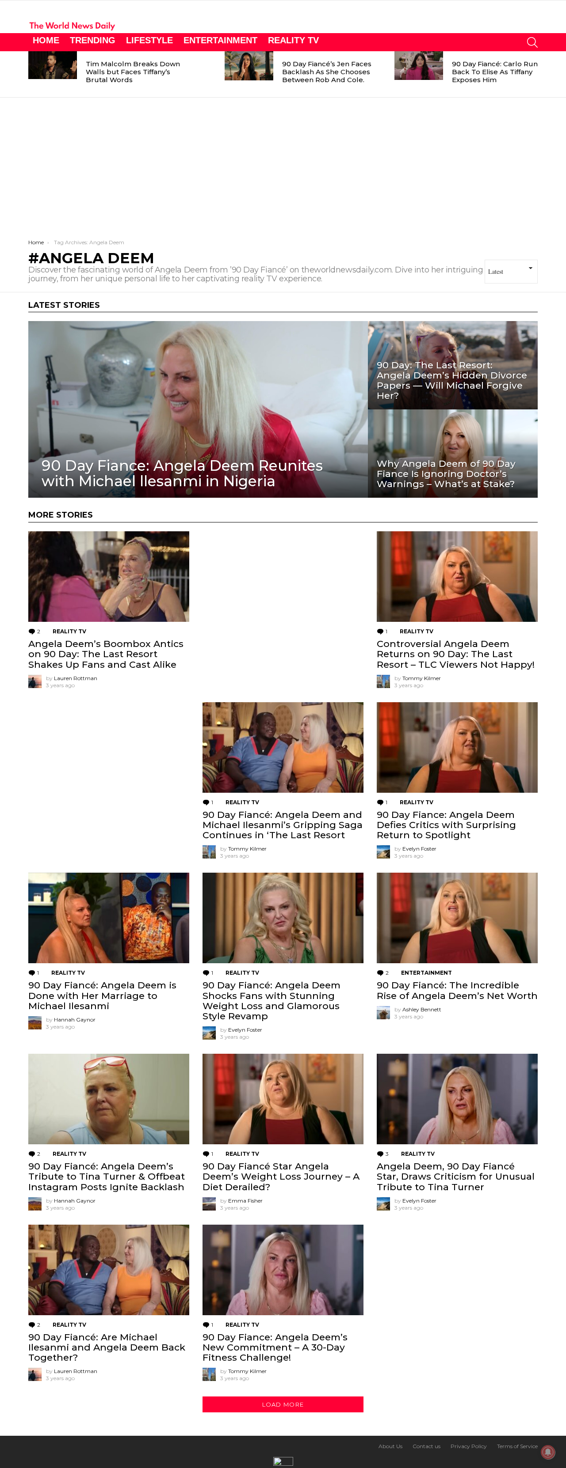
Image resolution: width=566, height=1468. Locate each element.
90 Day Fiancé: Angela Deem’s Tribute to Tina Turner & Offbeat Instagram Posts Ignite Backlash (106, 1176)
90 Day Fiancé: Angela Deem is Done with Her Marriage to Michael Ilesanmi (102, 995)
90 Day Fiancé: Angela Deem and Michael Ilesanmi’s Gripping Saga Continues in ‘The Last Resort (283, 824)
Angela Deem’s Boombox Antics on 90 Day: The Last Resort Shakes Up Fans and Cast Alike (106, 654)
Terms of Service (517, 1446)
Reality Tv (293, 40)
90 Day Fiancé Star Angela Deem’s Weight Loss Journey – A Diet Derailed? (281, 1176)
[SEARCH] (532, 42)
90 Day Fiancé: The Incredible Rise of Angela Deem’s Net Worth (457, 990)
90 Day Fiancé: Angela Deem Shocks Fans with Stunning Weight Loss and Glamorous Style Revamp (271, 1001)
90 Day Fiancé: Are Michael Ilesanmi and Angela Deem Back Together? (106, 1347)
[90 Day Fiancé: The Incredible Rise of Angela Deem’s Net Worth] (457, 918)
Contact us (426, 1446)
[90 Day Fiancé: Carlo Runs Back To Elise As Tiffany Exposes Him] (418, 65)
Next (533, 74)
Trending (92, 40)
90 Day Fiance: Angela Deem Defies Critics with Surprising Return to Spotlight (446, 824)
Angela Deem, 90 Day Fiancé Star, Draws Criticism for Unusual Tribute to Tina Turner (456, 1176)
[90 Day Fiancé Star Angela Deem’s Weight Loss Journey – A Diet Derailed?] (283, 1099)
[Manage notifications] (548, 1452)
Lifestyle (149, 40)
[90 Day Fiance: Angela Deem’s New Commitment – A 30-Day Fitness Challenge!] (283, 1270)
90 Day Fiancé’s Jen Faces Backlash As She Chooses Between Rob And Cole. (326, 72)
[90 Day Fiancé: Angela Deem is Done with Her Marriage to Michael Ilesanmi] (108, 918)
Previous (32, 74)
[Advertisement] (283, 164)
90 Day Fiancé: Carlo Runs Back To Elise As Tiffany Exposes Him (496, 72)
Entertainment (220, 40)
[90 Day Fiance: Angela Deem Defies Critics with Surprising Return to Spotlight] (457, 747)
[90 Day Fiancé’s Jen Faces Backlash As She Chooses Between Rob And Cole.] (249, 65)
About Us (390, 1446)
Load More (283, 1404)
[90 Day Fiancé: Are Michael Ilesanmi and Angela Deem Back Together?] (108, 1270)
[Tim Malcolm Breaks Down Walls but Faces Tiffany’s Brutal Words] (52, 65)
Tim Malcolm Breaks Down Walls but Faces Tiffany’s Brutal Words (133, 72)
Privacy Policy (469, 1446)
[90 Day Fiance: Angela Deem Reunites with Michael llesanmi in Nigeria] (198, 409)
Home (46, 40)
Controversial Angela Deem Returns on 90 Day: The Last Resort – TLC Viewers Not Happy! (456, 654)
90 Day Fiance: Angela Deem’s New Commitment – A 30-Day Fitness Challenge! (275, 1347)
